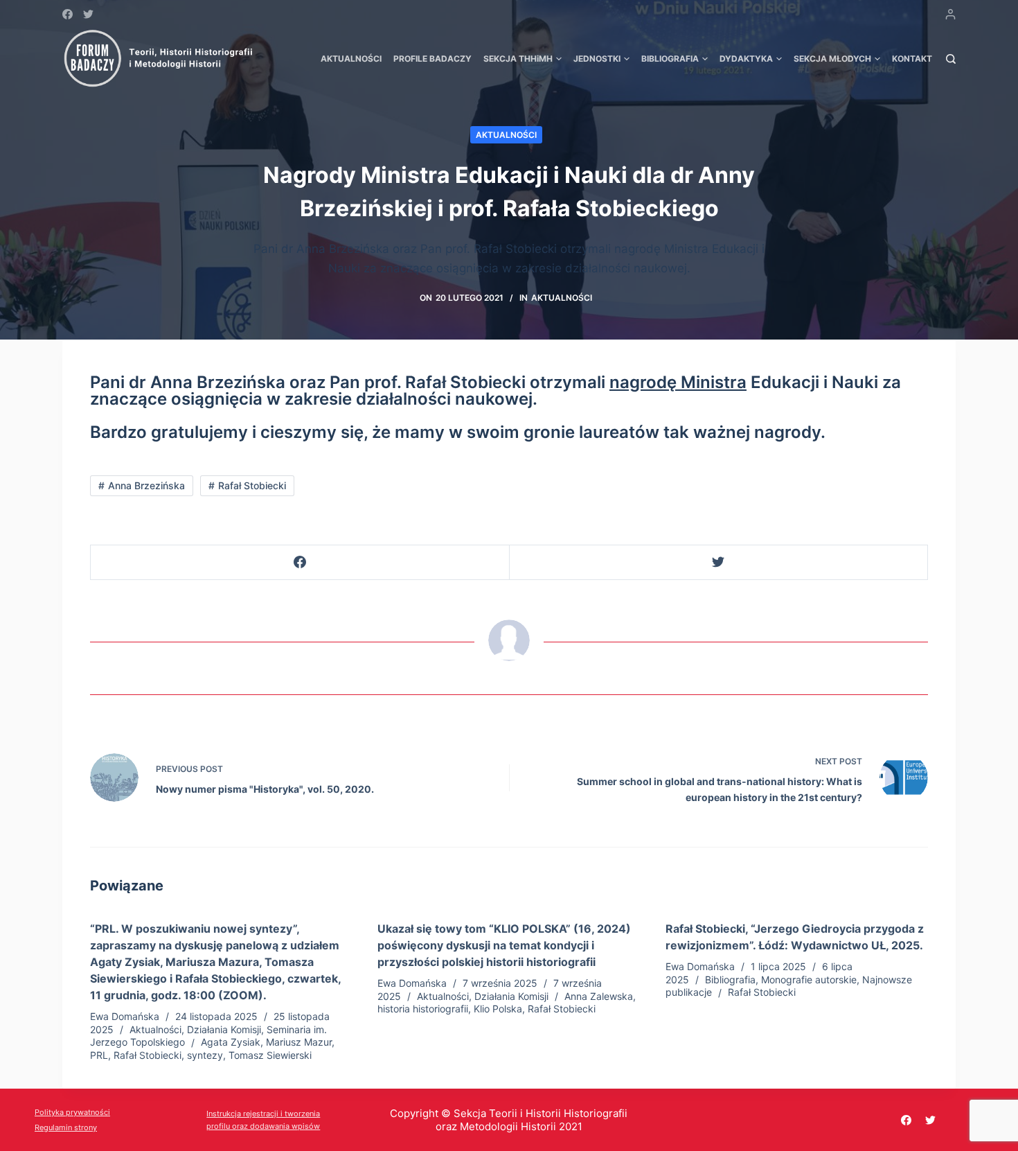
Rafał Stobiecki (252, 485)
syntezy (205, 1055)
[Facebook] (67, 14)
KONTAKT (912, 58)
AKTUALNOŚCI (351, 58)
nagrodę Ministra (678, 382)
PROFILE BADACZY (432, 58)
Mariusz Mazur (299, 1042)
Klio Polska (498, 1008)
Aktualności (506, 135)
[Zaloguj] (950, 14)
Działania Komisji (224, 1029)
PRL (99, 1055)
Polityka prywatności (72, 1112)
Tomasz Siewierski (270, 1055)
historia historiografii (422, 1008)
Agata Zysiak (230, 1042)
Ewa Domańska (124, 1016)
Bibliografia (730, 979)
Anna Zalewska (598, 996)
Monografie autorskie (809, 979)
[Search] (951, 59)
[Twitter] (88, 14)
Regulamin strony (66, 1127)
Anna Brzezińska (146, 485)
